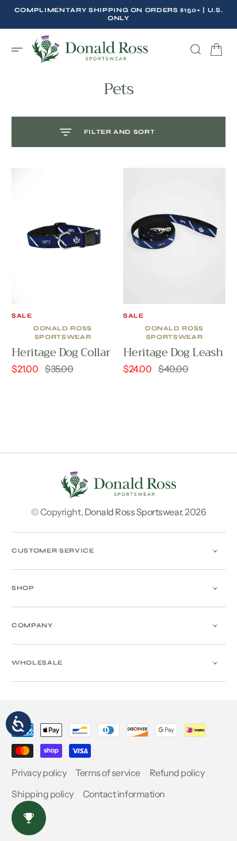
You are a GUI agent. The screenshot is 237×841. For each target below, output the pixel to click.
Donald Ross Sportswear (133, 512)
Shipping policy (43, 794)
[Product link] (63, 236)
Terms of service (107, 772)
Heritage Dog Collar (61, 352)
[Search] (195, 49)
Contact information (124, 794)
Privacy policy (39, 772)
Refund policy (177, 772)
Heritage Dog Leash (173, 352)
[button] (21, 49)
